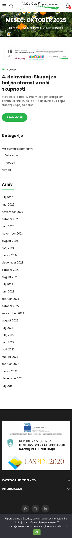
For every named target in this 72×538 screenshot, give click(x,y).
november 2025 (12, 212)
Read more (15, 117)
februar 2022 (10, 364)
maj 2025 (8, 226)
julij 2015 (7, 386)
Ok (37, 532)
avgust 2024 (10, 241)
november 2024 (12, 233)
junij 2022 (8, 335)
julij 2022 (7, 328)
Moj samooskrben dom (17, 149)
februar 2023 (10, 299)
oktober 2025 (10, 219)
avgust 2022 (10, 320)
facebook (25, 509)
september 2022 (13, 313)
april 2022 (8, 349)
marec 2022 (10, 357)
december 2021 (12, 378)
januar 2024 (10, 255)
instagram (35, 509)
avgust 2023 (10, 277)
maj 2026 (8, 205)
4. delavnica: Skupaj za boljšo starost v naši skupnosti (29, 83)
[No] (67, 526)
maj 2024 (8, 248)
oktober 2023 (10, 270)
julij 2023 (7, 284)
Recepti (10, 163)
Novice (11, 69)
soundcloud (45, 509)
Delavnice (11, 155)
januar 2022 (9, 371)
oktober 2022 (10, 306)
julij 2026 (7, 197)
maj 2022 (8, 342)
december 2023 (12, 262)
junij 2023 (8, 291)
